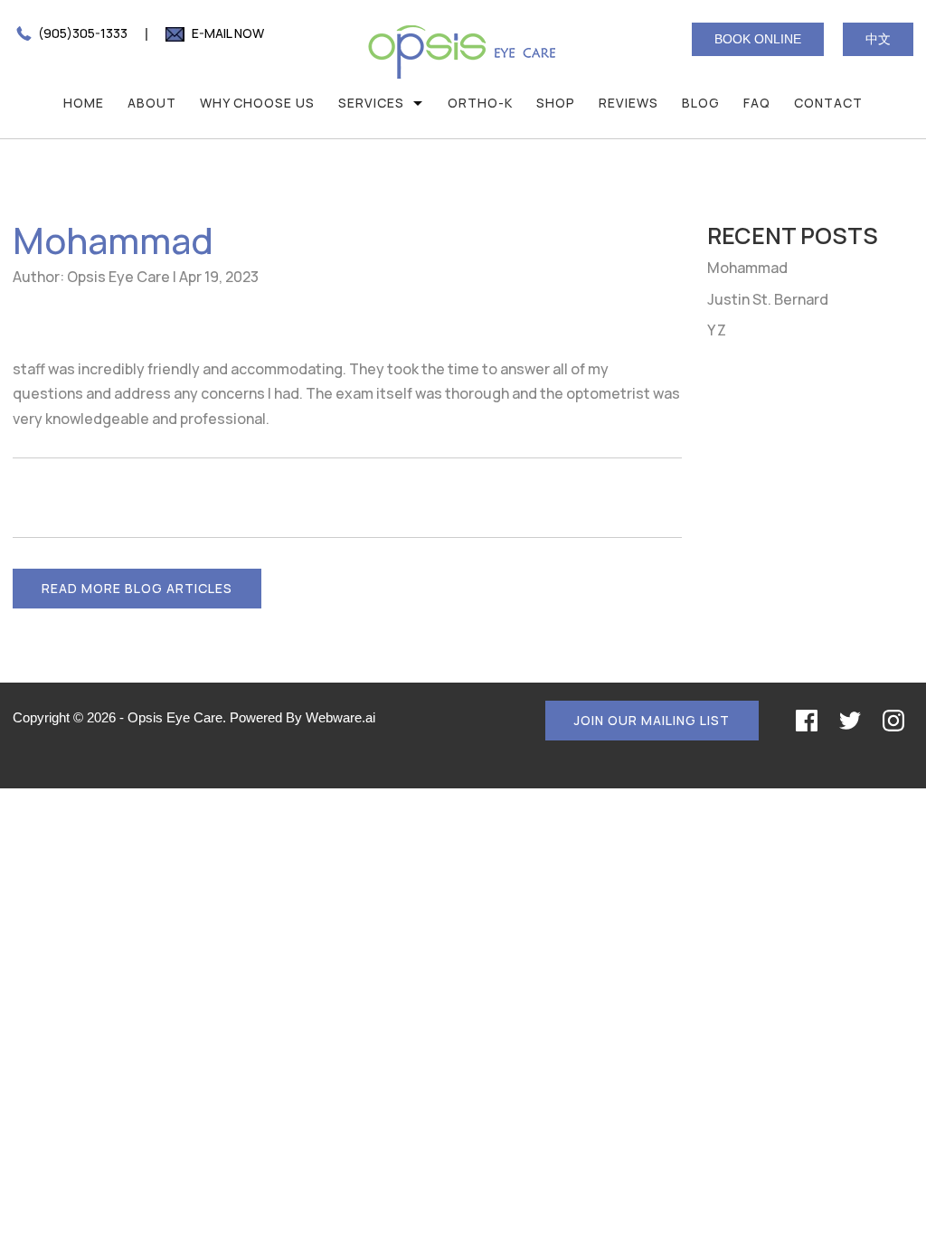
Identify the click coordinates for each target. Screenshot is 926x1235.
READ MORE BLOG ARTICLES (137, 588)
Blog (701, 102)
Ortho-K (480, 102)
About (152, 102)
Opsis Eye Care (175, 717)
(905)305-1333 (81, 33)
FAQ (756, 102)
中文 (878, 39)
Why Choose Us (257, 102)
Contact (828, 102)
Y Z (716, 330)
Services (371, 102)
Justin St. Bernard (767, 299)
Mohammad (747, 268)
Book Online (757, 39)
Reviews (628, 102)
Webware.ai (340, 717)
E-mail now (226, 33)
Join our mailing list (652, 720)
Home (83, 102)
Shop (555, 102)
